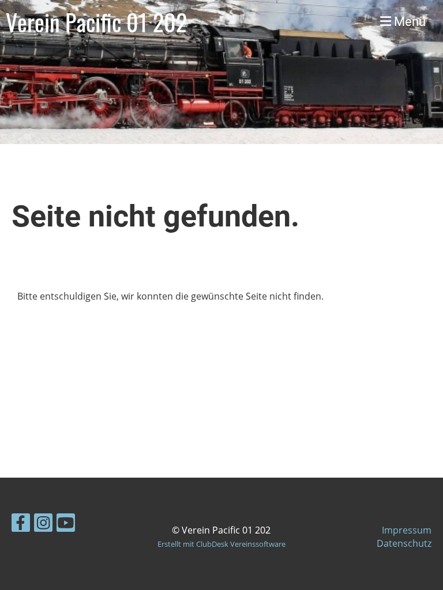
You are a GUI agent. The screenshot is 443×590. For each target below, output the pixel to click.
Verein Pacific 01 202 (96, 22)
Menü (408, 21)
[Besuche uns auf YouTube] (66, 524)
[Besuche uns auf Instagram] (43, 524)
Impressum (406, 530)
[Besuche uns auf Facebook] (21, 524)
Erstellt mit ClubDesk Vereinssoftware (221, 544)
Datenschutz (404, 543)
